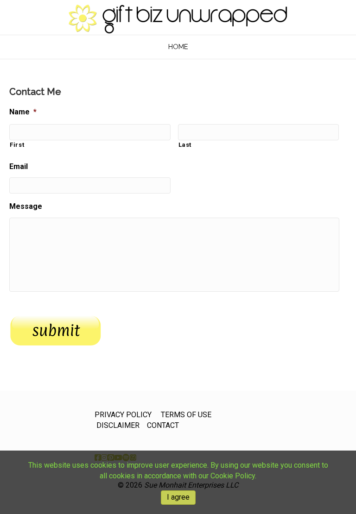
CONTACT (163, 425)
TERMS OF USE (186, 414)
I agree (178, 497)
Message (25, 206)
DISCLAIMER (118, 425)
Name (23, 111)
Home (178, 47)
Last (185, 144)
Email (18, 166)
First (17, 144)
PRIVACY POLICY (123, 414)
